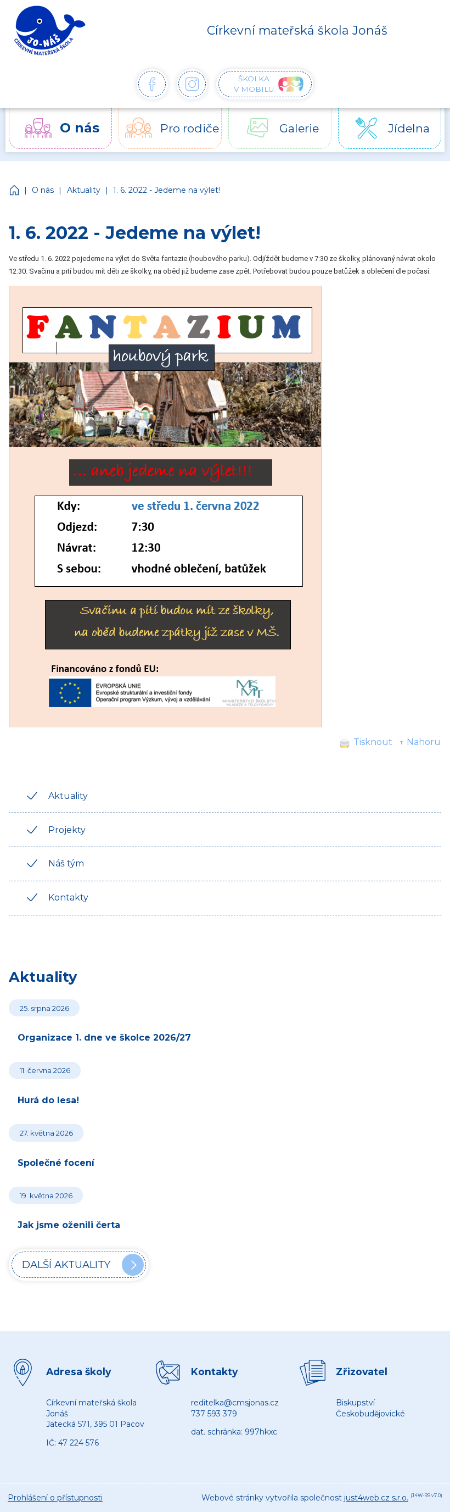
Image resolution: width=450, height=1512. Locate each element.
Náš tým (66, 863)
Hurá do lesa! (48, 1100)
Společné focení (56, 1163)
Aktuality (83, 190)
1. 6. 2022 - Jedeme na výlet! (166, 190)
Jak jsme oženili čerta (69, 1225)
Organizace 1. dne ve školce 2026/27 (104, 1037)
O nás (43, 190)
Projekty (67, 830)
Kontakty (68, 897)
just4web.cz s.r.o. (376, 1498)
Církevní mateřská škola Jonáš (15, 190)
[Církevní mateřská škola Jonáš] (50, 30)
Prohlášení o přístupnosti (55, 1498)
